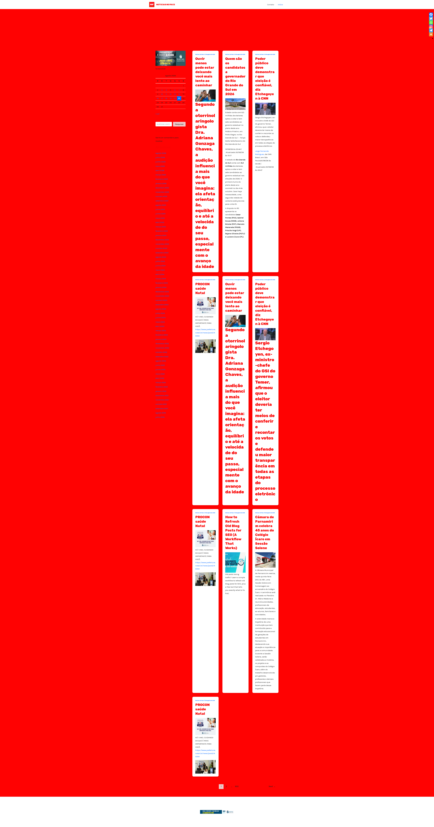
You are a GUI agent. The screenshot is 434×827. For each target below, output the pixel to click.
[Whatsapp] (431, 22)
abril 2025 (160, 222)
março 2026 (161, 175)
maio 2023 (160, 322)
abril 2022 (160, 378)
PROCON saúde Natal (202, 288)
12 (170, 94)
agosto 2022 (161, 361)
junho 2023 (161, 317)
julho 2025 (160, 209)
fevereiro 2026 (162, 179)
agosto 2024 (161, 257)
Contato (270, 4)
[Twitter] (431, 18)
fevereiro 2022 (162, 387)
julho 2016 (160, 417)
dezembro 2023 (162, 291)
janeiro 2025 (161, 235)
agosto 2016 (161, 413)
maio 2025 (160, 218)
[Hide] (432, 38)
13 (175, 94)
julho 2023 (160, 313)
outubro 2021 (161, 404)
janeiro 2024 (161, 287)
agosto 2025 (161, 205)
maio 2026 (160, 166)
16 (158, 98)
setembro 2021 (162, 408)
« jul (157, 114)
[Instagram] (431, 26)
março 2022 (161, 382)
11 (166, 94)
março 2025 (161, 227)
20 (175, 98)
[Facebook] (431, 15)
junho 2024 (160, 265)
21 (179, 98)
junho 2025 (160, 213)
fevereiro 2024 (162, 283)
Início (280, 4)
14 (179, 94)
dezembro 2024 (162, 240)
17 (162, 98)
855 (237, 786)
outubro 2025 (161, 196)
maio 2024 (160, 270)
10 (162, 94)
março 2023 (161, 330)
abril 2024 (160, 274)
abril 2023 (160, 326)
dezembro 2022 (162, 343)
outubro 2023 (161, 300)
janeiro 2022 (161, 391)
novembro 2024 (162, 244)
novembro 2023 (162, 296)
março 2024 (161, 278)
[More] (431, 34)
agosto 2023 (161, 309)
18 (166, 98)
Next (272, 786)
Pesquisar (170, 120)
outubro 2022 (161, 352)
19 (170, 98)
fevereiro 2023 (162, 335)
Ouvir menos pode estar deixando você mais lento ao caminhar (204, 72)
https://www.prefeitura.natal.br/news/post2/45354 (205, 332)
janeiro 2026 (161, 183)
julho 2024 (160, 261)
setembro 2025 (162, 201)
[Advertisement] (217, 26)
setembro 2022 (162, 356)
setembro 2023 (162, 304)
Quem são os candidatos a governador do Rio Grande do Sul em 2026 (235, 76)
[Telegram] (431, 30)
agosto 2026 (161, 153)
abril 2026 (160, 170)
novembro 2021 (162, 400)
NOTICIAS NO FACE (165, 4)
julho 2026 (160, 157)
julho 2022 (160, 365)
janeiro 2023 (161, 339)
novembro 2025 (162, 192)
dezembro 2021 (162, 395)
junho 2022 (160, 369)
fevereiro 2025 (162, 231)
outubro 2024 (161, 248)
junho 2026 (161, 162)
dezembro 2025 (162, 188)
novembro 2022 (162, 348)
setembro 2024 (162, 253)
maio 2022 (160, 374)
